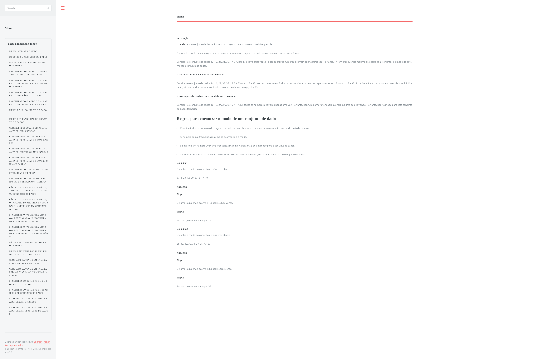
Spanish (38, 341)
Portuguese (11, 345)
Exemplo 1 (182, 162)
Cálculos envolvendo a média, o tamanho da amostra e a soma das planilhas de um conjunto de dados (28, 204)
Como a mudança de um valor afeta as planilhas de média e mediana (28, 272)
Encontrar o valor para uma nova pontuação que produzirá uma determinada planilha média (28, 232)
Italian (21, 345)
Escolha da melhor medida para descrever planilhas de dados (28, 311)
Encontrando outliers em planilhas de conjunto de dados (28, 291)
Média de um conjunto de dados (28, 111)
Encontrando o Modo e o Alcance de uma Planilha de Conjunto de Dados (28, 83)
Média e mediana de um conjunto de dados (28, 244)
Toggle (62, 8)
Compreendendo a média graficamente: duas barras (28, 129)
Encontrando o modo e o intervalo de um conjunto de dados (28, 73)
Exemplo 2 (182, 228)
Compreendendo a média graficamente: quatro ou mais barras (28, 150)
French (46, 341)
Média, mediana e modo (23, 51)
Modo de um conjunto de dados (28, 57)
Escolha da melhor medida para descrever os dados (28, 300)
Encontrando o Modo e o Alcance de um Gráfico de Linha (28, 94)
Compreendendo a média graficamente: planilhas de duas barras (28, 140)
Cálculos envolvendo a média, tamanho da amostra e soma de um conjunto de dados (28, 190)
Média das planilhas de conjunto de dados (28, 120)
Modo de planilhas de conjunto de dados (28, 64)
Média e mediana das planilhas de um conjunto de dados (28, 253)
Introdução (182, 38)
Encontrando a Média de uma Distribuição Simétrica (28, 171)
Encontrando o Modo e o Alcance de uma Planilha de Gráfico (28, 103)
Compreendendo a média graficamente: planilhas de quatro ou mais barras (28, 161)
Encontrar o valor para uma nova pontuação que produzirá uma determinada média (28, 218)
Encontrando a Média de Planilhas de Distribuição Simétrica (28, 180)
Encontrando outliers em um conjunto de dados (28, 282)
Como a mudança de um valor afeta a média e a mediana (28, 261)
